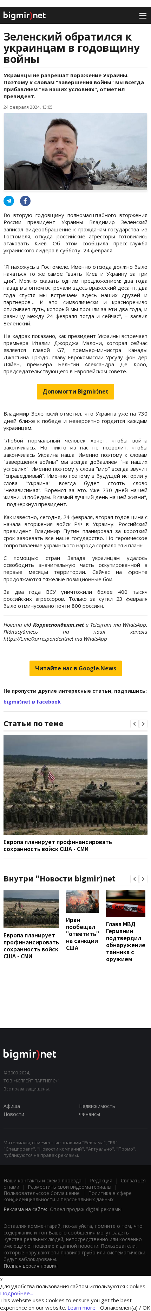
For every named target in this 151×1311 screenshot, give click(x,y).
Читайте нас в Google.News (75, 668)
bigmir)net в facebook (32, 701)
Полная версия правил (31, 1265)
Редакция (101, 1180)
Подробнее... (16, 1293)
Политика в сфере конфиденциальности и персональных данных (68, 1196)
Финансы (89, 1114)
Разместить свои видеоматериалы (69, 1186)
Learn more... (83, 1307)
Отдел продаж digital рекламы (86, 1209)
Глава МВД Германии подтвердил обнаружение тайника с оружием (125, 941)
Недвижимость (97, 1106)
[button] (134, 724)
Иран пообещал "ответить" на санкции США (82, 934)
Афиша (12, 1106)
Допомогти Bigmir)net (75, 391)
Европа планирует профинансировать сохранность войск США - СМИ (58, 845)
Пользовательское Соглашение (42, 1193)
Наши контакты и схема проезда (42, 1180)
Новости (14, 1114)
